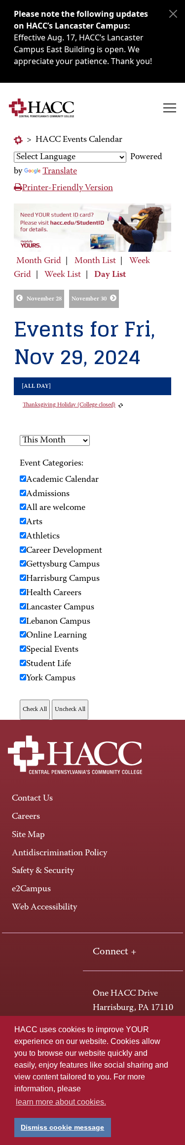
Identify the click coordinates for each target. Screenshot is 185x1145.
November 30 (89, 299)
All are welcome (55, 508)
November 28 (44, 299)
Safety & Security (43, 871)
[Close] (173, 14)
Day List (110, 274)
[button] (169, 108)
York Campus (50, 678)
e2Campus (31, 889)
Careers (26, 816)
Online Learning (56, 635)
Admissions (48, 494)
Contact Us (32, 798)
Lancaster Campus (60, 607)
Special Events (52, 649)
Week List (62, 274)
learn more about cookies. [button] (61, 1102)
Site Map (28, 835)
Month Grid (38, 261)
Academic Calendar (62, 479)
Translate (59, 171)
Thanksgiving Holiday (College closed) (69, 405)
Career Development (64, 550)
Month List (95, 261)
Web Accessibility (44, 907)
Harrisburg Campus (63, 578)
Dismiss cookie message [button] (62, 1127)
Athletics (43, 536)
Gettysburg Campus (63, 564)
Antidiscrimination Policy (59, 853)
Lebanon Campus (58, 621)
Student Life (48, 664)
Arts (34, 522)
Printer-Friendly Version (67, 188)
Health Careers (53, 593)
